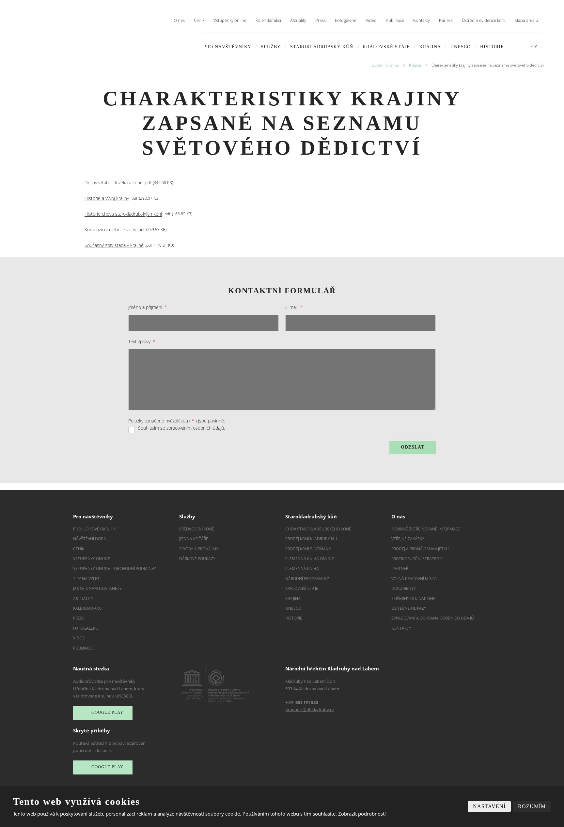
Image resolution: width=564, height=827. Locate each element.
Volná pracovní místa (414, 578)
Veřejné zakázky (407, 539)
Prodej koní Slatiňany (308, 549)
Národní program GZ (307, 578)
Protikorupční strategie (417, 558)
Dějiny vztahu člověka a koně (114, 183)
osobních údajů (208, 428)
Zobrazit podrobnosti (362, 813)
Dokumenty (403, 588)
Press (320, 20)
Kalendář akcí (268, 20)
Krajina (430, 46)
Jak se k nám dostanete (97, 588)
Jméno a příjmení (147, 307)
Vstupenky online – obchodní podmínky (114, 568)
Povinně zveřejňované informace (426, 529)
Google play (107, 712)
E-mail (294, 307)
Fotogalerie (345, 20)
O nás (179, 20)
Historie (492, 46)
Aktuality (298, 20)
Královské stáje (386, 46)
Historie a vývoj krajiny (107, 198)
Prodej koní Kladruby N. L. (312, 539)
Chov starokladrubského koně (318, 529)
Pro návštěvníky (227, 46)
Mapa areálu (526, 20)
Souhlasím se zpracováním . (181, 428)
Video (371, 20)
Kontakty (421, 20)
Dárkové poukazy (197, 558)
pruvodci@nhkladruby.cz (309, 709)
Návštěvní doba (89, 539)
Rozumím (532, 806)
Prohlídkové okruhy (94, 529)
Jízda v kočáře (193, 539)
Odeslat (412, 447)
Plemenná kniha (302, 568)
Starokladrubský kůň (321, 46)
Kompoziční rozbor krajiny (110, 230)
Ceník (199, 20)
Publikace (395, 20)
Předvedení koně (196, 529)
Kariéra (446, 20)
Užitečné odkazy (408, 608)
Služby (271, 46)
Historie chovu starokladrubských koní (123, 214)
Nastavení (489, 806)
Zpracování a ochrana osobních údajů (432, 618)
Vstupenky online (229, 20)
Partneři (400, 568)
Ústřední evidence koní (483, 20)
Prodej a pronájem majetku (420, 549)
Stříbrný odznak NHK (413, 598)
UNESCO (460, 46)
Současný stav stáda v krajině (114, 245)
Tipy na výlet (86, 578)
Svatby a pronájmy (198, 549)
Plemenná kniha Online (310, 558)
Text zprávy (141, 341)
